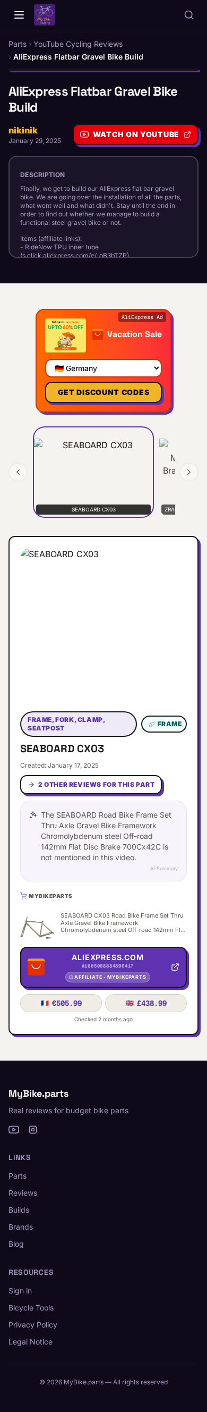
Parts (17, 1175)
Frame (170, 724)
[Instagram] (33, 1129)
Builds (18, 1209)
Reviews (22, 1192)
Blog (16, 1243)
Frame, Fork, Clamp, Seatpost (66, 724)
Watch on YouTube (136, 134)
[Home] (19, 15)
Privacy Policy (32, 1324)
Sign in (20, 1290)
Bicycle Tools (31, 1307)
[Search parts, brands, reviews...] (189, 14)
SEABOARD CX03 (62, 748)
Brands (20, 1226)
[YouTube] (13, 1129)
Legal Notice (30, 1341)
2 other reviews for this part (96, 784)
